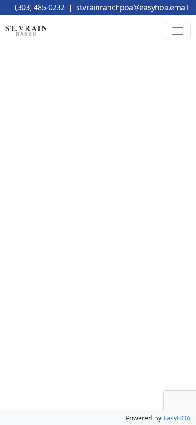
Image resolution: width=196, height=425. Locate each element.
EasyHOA (177, 418)
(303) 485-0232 (40, 7)
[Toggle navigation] (178, 31)
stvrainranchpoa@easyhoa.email (132, 7)
